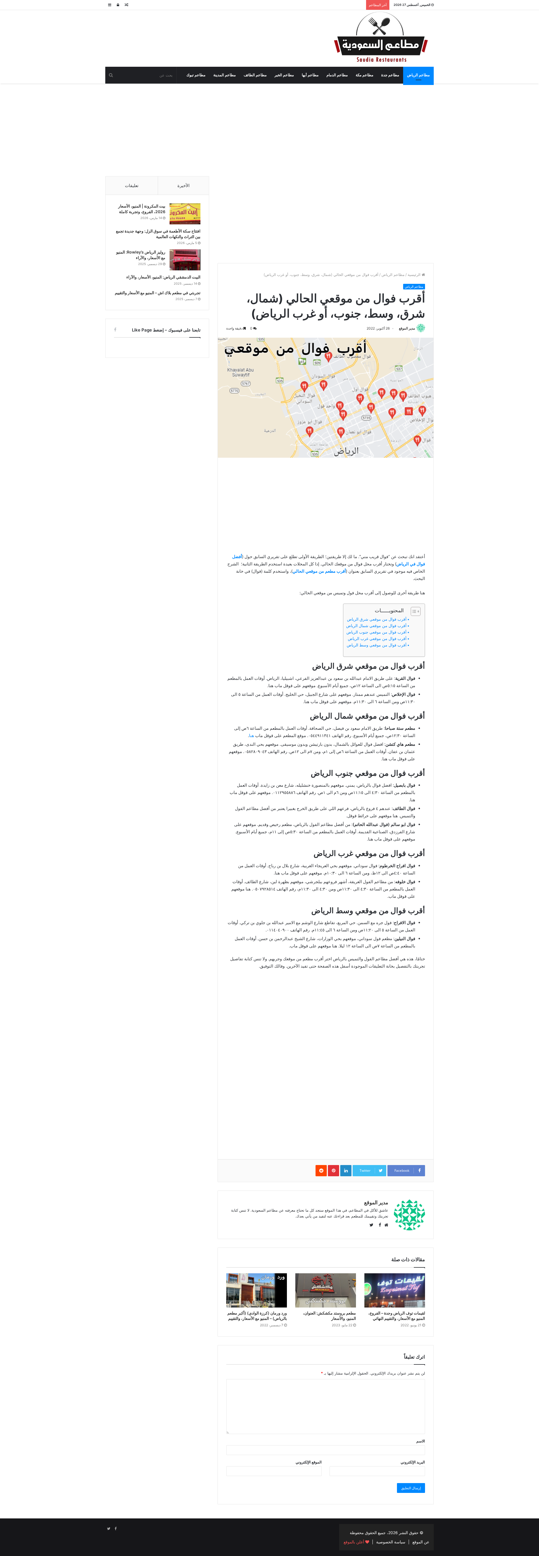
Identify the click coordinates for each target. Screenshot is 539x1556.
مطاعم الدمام (337, 75)
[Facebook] (115, 1528)
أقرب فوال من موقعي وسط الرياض (376, 645)
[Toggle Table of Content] (412, 611)
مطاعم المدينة (224, 75)
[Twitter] (108, 1528)
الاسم (420, 1441)
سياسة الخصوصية (390, 1541)
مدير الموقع (407, 328)
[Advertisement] (269, 128)
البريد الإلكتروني (413, 1462)
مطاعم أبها (310, 75)
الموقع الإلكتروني (309, 1462)
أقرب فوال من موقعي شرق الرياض (376, 619)
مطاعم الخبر (284, 75)
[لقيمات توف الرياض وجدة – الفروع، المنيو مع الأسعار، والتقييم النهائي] (394, 1290)
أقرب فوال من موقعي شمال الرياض (376, 625)
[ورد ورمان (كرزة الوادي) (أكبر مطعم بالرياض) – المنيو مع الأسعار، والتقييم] (256, 1290)
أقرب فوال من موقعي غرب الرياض (377, 638)
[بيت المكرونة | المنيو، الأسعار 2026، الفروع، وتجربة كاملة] (185, 213)
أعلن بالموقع (354, 1541)
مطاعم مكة (364, 75)
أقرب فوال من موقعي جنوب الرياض (376, 632)
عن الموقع (420, 1541)
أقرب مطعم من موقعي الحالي (319, 571)
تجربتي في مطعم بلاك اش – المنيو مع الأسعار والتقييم (157, 292)
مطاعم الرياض (418, 75)
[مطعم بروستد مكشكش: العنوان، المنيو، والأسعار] (325, 1290)
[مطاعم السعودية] (382, 37)
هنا (251, 735)
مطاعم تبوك (195, 75)
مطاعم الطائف (255, 75)
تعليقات (131, 185)
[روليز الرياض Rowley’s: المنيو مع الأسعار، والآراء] (185, 259)
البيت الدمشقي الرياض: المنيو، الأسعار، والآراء (163, 277)
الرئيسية (415, 274)
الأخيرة (183, 185)
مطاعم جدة (390, 75)
